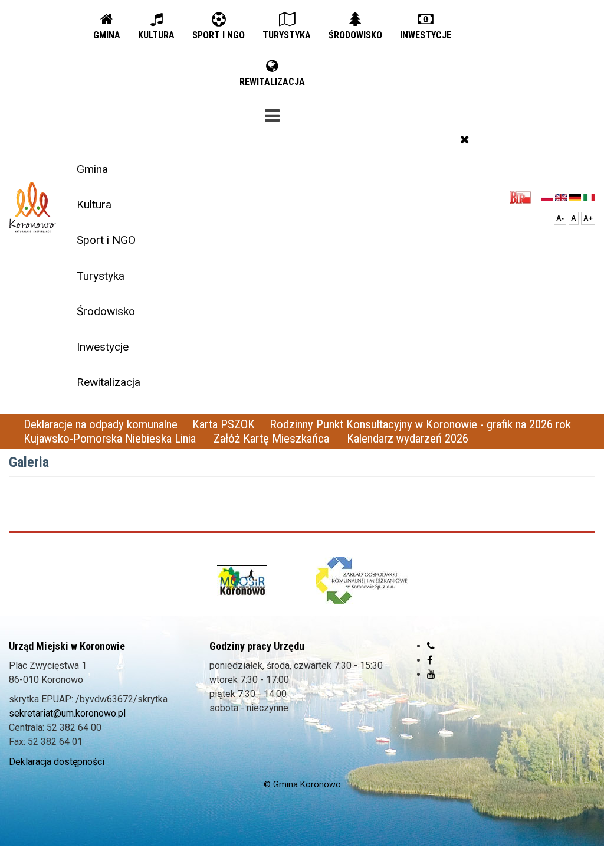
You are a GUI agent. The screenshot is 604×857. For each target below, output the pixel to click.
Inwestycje (103, 347)
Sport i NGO (106, 240)
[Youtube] (431, 674)
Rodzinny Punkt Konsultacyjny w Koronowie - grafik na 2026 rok (420, 424)
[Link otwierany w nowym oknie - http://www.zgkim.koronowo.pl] (362, 580)
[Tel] (431, 646)
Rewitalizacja (108, 382)
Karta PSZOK (223, 424)
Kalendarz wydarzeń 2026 (407, 438)
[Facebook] (429, 660)
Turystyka (100, 276)
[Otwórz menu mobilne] (272, 113)
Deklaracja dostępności (56, 761)
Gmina (92, 169)
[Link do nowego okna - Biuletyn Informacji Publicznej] (523, 196)
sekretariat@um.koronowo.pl (67, 713)
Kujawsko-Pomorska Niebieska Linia (111, 438)
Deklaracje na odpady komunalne (101, 424)
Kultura (94, 204)
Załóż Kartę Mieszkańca (273, 438)
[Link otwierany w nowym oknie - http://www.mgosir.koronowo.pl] (242, 580)
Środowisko (106, 311)
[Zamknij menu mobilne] (465, 139)
